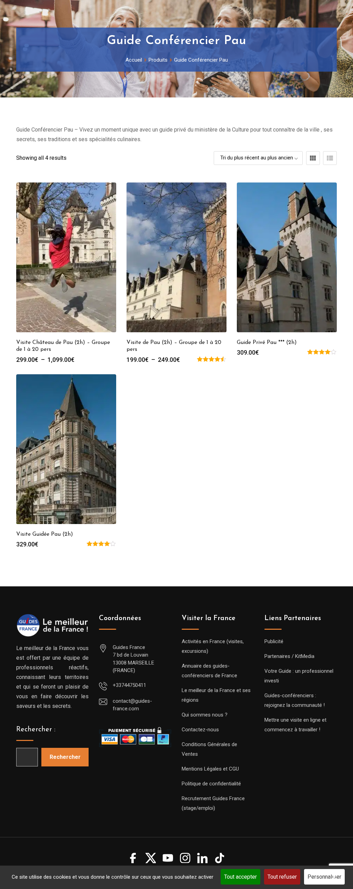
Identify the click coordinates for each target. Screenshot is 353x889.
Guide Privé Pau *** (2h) (267, 342)
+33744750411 (129, 685)
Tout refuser (282, 877)
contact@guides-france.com (132, 705)
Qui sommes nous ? (205, 715)
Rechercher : (36, 729)
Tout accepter (240, 877)
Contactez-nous (200, 729)
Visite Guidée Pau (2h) (44, 534)
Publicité (273, 641)
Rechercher (65, 757)
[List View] (330, 158)
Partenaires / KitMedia (289, 656)
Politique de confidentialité (211, 784)
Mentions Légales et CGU (210, 769)
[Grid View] (313, 158)
